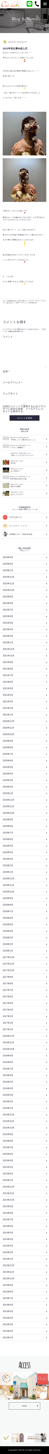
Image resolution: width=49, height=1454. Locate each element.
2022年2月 (8, 636)
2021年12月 (8, 649)
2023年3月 (8, 557)
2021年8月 (8, 669)
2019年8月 (8, 826)
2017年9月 (8, 977)
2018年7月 (8, 911)
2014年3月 (8, 1246)
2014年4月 (8, 1239)
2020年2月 (8, 787)
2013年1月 (8, 1337)
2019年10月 (8, 813)
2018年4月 (8, 931)
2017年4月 (8, 1010)
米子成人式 (33, 303)
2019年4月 (8, 852)
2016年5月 (8, 1082)
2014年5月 (8, 1232)
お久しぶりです (17, 493)
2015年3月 (8, 1173)
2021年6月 (8, 682)
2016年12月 (8, 1036)
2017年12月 (8, 957)
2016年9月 (8, 1055)
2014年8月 (8, 1213)
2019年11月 (8, 806)
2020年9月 (8, 741)
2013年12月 (8, 1265)
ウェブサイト (10, 393)
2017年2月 (8, 1023)
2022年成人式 (11, 301)
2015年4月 (8, 1167)
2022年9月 (8, 596)
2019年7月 (8, 833)
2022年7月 (8, 610)
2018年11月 (8, 885)
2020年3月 (8, 780)
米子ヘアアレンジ (22, 303)
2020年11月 (8, 728)
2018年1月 (8, 951)
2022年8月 (8, 603)
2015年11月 (8, 1121)
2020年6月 (8, 760)
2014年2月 (8, 1252)
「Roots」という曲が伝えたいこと (23, 439)
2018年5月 (8, 924)
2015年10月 (8, 1128)
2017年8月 (8, 983)
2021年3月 (8, 701)
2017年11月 (8, 964)
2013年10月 (8, 1278)
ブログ (37, 301)
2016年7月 (8, 1069)
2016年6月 (8, 1075)
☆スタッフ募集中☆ (20, 446)
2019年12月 (8, 800)
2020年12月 (8, 721)
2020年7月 (8, 754)
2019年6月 (8, 839)
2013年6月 (8, 1305)
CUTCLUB (20, 301)
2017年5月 (8, 1003)
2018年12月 (8, 878)
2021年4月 (8, 695)
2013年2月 (8, 1331)
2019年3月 (8, 859)
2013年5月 (8, 1311)
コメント (8, 336)
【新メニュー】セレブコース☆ (22, 454)
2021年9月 (8, 662)
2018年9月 (8, 898)
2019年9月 (8, 819)
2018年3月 (8, 937)
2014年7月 (8, 1219)
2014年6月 (8, 1226)
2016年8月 (8, 1062)
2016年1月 (8, 1108)
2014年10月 (8, 1200)
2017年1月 (8, 1029)
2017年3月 (8, 1016)
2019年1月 (8, 872)
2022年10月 (8, 590)
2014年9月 (8, 1206)
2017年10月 (8, 970)
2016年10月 (8, 1049)
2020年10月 (8, 734)
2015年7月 (8, 1147)
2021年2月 (8, 708)
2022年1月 (8, 642)
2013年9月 (8, 1285)
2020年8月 (8, 747)
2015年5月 (8, 1160)
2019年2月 (8, 865)
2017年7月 (8, 990)
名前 (6, 371)
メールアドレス (12, 382)
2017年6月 (8, 996)
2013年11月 (8, 1272)
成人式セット (11, 303)
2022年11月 (8, 583)
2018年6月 (8, 918)
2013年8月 (8, 1291)
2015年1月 (8, 1180)
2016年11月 (8, 1042)
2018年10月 (8, 892)
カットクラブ (29, 301)
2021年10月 (8, 655)
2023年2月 (8, 564)
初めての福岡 (17, 485)
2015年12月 (8, 1114)
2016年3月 (8, 1095)
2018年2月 (8, 944)
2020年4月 (8, 773)
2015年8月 (8, 1141)
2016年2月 (8, 1101)
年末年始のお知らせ (20, 478)
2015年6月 (8, 1154)
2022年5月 (8, 623)
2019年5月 (8, 846)
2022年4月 (8, 629)
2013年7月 (8, 1298)
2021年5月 (8, 688)
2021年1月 (8, 714)
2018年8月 (8, 905)
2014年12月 (8, 1187)
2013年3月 (8, 1324)
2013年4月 (8, 1318)
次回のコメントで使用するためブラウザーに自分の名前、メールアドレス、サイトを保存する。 (24, 409)
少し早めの (17, 470)
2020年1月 (8, 793)
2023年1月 (8, 570)
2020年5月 (8, 767)
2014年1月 (8, 1259)
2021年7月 (8, 675)
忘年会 (17, 462)
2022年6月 (8, 616)
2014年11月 (8, 1193)
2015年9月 (8, 1134)
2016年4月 (8, 1088)
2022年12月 (8, 577)
